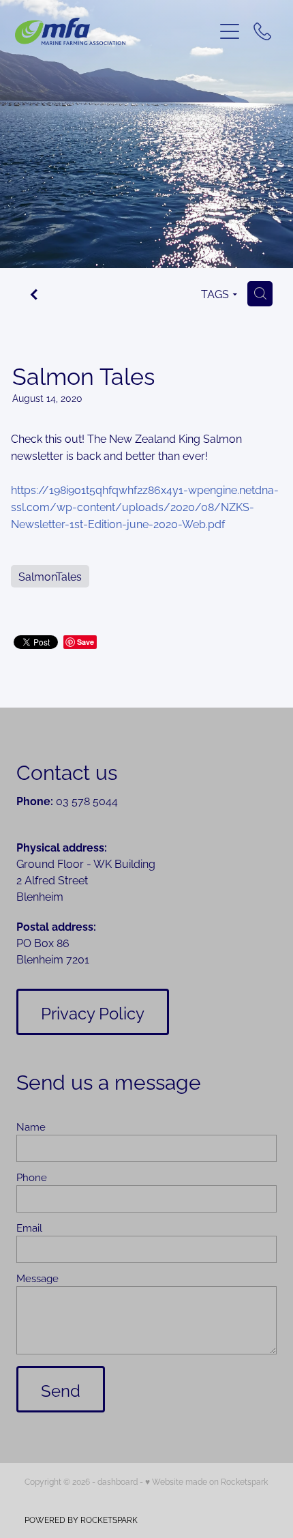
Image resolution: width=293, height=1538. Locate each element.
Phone (31, 1177)
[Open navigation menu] (229, 31)
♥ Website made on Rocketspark (206, 1481)
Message (37, 1278)
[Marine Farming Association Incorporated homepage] (114, 31)
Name (31, 1126)
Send (60, 1389)
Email (29, 1227)
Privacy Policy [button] (92, 1012)
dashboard (117, 1481)
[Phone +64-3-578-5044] (262, 31)
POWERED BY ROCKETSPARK (81, 1519)
